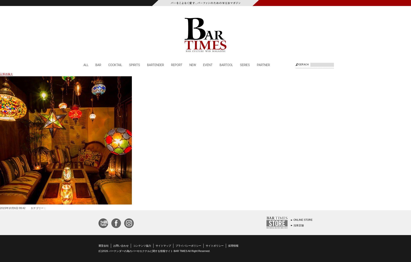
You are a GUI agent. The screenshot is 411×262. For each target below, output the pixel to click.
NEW (192, 64)
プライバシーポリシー (188, 245)
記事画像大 (6, 74)
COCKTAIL (115, 64)
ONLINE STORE (303, 219)
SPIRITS (134, 64)
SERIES (245, 64)
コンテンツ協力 (142, 245)
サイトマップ (163, 245)
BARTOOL (226, 64)
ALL (85, 64)
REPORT (176, 64)
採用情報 (233, 245)
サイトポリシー (215, 245)
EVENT (208, 64)
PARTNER (263, 64)
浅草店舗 (298, 225)
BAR (98, 64)
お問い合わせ (121, 245)
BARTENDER (155, 64)
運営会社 (103, 245)
